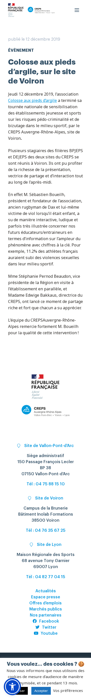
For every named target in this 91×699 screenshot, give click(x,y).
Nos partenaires (45, 615)
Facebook (49, 621)
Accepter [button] (41, 690)
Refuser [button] (18, 690)
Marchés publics (45, 609)
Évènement (21, 50)
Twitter (49, 627)
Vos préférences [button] (68, 690)
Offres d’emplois (45, 603)
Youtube (49, 633)
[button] (12, 686)
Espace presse (45, 597)
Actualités (45, 591)
